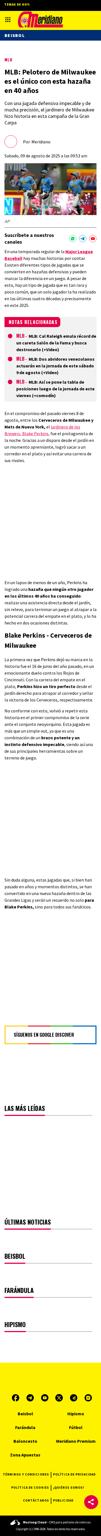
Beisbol (14, 35)
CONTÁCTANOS (36, 1500)
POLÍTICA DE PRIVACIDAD (74, 1474)
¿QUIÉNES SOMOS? (69, 1488)
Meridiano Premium (76, 1441)
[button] (91, 1502)
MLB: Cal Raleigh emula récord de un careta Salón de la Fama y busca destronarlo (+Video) (56, 342)
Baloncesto (25, 1441)
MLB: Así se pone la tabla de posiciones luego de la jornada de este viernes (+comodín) (55, 388)
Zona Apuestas (25, 1455)
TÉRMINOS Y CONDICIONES (26, 1474)
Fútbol (75, 1427)
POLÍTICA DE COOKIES (30, 1488)
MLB (8, 59)
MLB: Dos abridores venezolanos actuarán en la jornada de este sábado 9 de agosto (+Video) (55, 365)
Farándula (25, 1427)
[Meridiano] (40, 19)
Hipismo (75, 1413)
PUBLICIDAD (63, 1500)
